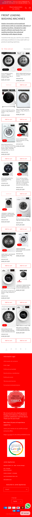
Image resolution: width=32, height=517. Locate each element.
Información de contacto (11, 361)
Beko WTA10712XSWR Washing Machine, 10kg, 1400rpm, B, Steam (8, 292)
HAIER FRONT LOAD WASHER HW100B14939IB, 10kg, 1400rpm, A (8, 255)
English (15, 501)
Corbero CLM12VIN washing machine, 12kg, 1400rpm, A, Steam (8, 111)
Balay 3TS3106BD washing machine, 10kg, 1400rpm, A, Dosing (23, 111)
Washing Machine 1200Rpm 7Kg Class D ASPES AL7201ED (23, 219)
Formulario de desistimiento (12, 385)
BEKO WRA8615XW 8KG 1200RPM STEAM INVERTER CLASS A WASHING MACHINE (8, 330)
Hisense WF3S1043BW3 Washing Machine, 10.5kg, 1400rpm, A (22, 140)
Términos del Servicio (10, 381)
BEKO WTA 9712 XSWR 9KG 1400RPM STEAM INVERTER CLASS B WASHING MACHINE (23, 329)
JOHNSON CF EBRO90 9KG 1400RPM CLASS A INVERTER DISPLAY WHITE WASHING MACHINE (8, 215)
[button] (2, 8)
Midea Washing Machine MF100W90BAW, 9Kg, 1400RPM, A (7, 179)
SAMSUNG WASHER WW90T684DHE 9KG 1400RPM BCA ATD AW (23, 250)
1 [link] (6, 349)
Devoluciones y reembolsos (11, 373)
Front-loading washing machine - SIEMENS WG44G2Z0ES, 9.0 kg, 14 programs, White (7, 75)
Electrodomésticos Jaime (13, 513)
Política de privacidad (10, 369)
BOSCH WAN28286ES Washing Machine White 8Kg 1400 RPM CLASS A (23, 75)
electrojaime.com (8, 479)
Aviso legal (7, 365)
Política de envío (8, 377)
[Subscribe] (26, 489)
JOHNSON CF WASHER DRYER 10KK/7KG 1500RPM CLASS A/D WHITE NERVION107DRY (23, 286)
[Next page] (26, 349)
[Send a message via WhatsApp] (28, 506)
